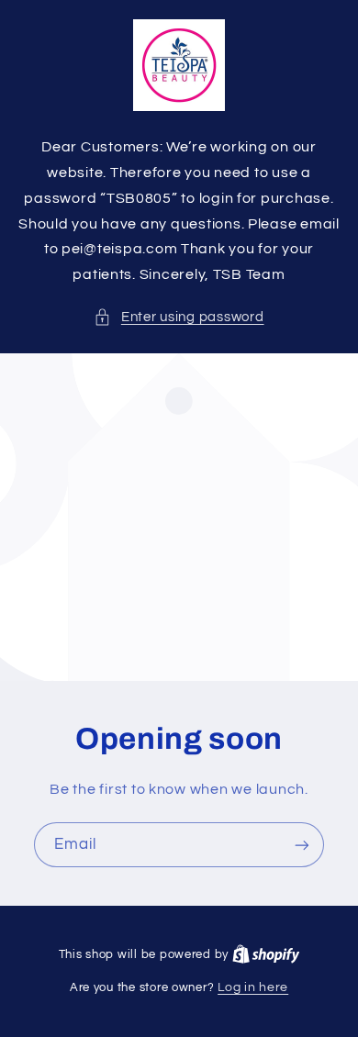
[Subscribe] (302, 844)
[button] (178, 317)
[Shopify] (266, 954)
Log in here (253, 987)
